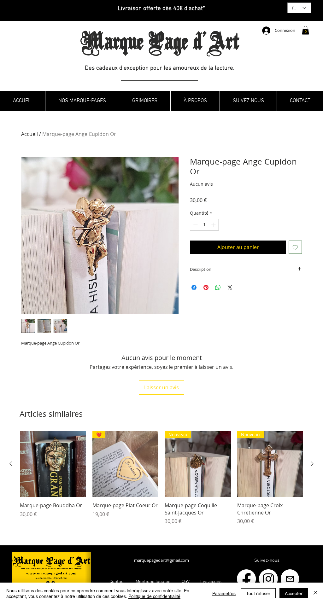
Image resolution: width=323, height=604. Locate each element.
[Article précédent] (11, 464)
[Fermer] (315, 593)
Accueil (29, 134)
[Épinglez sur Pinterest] (206, 287)
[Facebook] (246, 578)
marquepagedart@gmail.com (161, 560)
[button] (305, 30)
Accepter (293, 593)
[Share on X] (230, 287)
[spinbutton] (204, 224)
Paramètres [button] (224, 593)
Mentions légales (154, 581)
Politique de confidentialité (154, 596)
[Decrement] (195, 224)
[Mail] (290, 578)
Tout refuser (258, 593)
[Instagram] (268, 578)
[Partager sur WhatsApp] (218, 287)
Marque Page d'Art (159, 44)
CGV (186, 581)
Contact (117, 581)
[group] (161, 478)
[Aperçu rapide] (53, 464)
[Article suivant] (312, 464)
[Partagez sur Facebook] (194, 287)
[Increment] (214, 224)
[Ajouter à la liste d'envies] (295, 247)
